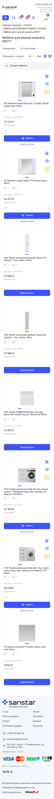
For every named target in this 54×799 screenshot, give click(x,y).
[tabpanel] (27, 89)
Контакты (38, 725)
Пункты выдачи (10, 716)
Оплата (6, 721)
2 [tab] (24, 100)
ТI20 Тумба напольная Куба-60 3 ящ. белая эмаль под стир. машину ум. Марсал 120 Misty (26, 570)
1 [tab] (20, 100)
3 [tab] (29, 100)
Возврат (37, 721)
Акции (36, 711)
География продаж (12, 725)
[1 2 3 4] (27, 89)
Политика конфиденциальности (18, 787)
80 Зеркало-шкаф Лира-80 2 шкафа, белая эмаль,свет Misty (26, 104)
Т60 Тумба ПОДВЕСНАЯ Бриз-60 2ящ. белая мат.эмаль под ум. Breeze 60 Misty (25, 413)
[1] (27, 166)
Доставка (38, 716)
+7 (35, 4)
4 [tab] (34, 100)
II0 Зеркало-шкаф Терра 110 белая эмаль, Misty (26, 181)
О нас (5, 711)
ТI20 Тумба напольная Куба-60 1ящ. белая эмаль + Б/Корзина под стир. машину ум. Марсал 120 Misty (26, 491)
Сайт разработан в (12, 792)
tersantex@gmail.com (17, 739)
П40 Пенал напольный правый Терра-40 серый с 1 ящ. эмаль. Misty (25, 336)
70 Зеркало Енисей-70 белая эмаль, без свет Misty (24, 648)
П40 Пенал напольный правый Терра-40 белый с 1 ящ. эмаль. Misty (25, 259)
